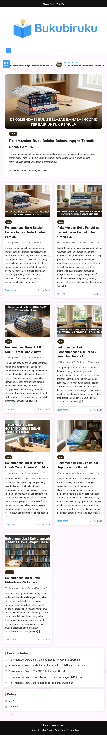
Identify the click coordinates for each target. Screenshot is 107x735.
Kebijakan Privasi (45, 730)
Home (33, 730)
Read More (10, 290)
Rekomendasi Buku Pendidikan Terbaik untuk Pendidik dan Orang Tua (78, 232)
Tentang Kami (73, 730)
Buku (13, 134)
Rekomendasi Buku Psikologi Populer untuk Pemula (77, 465)
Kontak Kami (60, 730)
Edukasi (9, 572)
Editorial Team (19, 170)
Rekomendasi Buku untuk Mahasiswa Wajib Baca (23, 580)
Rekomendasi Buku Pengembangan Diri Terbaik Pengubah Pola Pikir (76, 352)
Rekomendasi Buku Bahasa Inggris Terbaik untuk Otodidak (26, 465)
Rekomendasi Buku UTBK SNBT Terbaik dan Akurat (23, 349)
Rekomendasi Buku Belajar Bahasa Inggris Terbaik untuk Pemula (25, 232)
